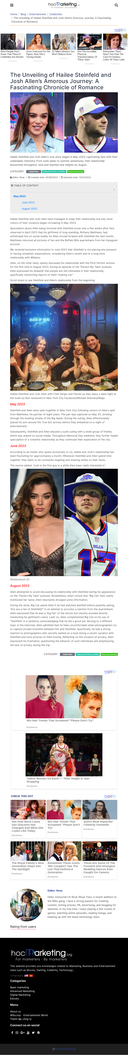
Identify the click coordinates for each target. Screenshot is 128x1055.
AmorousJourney (75, 171)
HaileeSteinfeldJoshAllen (54, 171)
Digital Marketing (20, 994)
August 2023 (29, 208)
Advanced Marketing (22, 991)
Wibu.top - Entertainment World (29, 1015)
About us (15, 1011)
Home (13, 14)
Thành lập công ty (21, 1018)
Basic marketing (19, 987)
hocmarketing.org (65, 1048)
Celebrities (55, 14)
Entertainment (37, 14)
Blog (23, 14)
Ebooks (14, 998)
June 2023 (28, 202)
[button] (114, 189)
